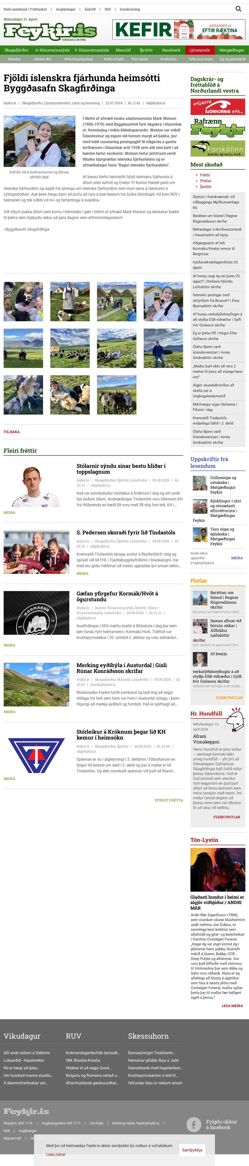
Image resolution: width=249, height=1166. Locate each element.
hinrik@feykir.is (103, 684)
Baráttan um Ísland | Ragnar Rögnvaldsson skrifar (215, 219)
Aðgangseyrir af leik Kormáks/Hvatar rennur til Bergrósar (214, 248)
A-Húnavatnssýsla (52, 49)
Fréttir (205, 175)
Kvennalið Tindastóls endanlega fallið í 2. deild (213, 421)
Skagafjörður (16, 49)
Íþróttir (205, 186)
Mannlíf (123, 49)
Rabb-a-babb (114, 59)
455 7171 (73, 1123)
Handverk (171, 49)
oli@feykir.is (155, 103)
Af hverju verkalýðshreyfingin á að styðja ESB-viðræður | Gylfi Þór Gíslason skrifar (217, 319)
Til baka (12, 431)
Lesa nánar (55, 1154)
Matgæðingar (231, 49)
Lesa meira (232, 1005)
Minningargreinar (78, 59)
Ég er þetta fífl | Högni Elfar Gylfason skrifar (215, 336)
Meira (9, 512)
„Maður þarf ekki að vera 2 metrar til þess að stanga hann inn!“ (217, 371)
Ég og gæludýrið (233, 59)
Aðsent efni (43, 59)
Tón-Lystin (139, 59)
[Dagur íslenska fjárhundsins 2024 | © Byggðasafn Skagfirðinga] (23, 301)
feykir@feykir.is (203, 563)
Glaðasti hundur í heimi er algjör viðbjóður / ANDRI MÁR (217, 902)
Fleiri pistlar (229, 697)
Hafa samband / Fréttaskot (25, 9)
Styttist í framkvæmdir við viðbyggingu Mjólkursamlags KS (216, 202)
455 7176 (25, 1123)
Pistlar (205, 181)
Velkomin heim (200, 59)
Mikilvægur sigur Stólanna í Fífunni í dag (215, 407)
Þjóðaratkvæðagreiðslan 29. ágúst (216, 265)
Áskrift (90, 9)
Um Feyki (96, 1123)
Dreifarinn (168, 59)
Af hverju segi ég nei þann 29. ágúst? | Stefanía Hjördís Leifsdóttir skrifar (216, 281)
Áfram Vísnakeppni (206, 739)
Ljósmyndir (199, 49)
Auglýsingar (66, 9)
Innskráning (130, 9)
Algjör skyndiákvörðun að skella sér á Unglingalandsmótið (213, 390)
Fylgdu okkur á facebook (221, 1124)
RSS (108, 9)
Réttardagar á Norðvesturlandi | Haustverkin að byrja (217, 232)
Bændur (14, 59)
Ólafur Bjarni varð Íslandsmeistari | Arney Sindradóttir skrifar (211, 352)
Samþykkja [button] (192, 1150)
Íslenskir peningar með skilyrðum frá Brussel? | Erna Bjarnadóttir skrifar (216, 300)
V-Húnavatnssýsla (91, 49)
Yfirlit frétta (169, 800)
